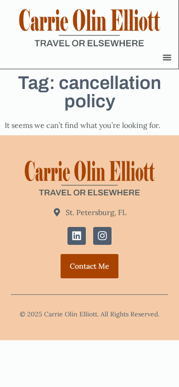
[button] (167, 57)
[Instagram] (102, 236)
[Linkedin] (76, 236)
